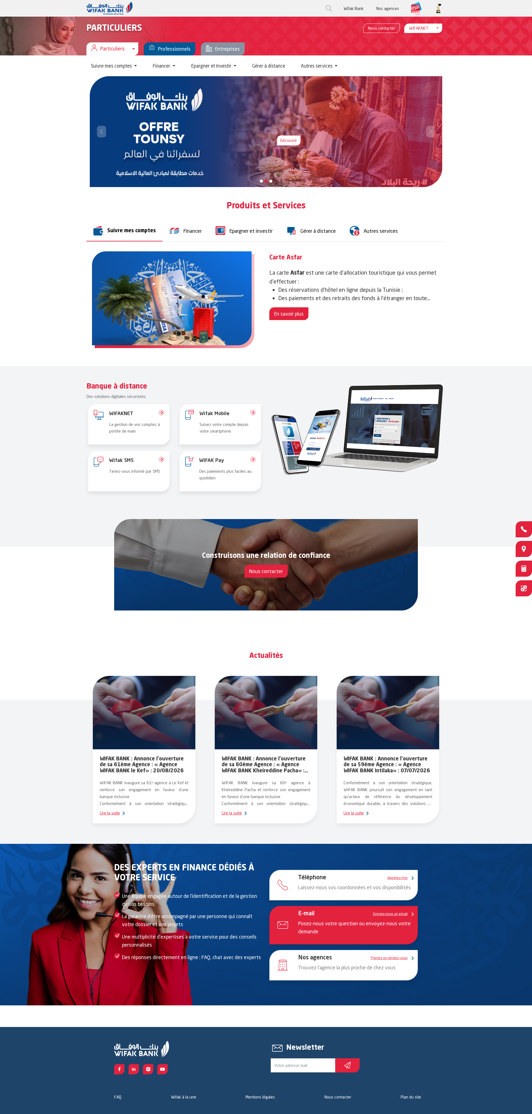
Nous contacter (381, 28)
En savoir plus (289, 314)
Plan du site (411, 1097)
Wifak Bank (354, 8)
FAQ (117, 1097)
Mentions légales (260, 1097)
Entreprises (227, 49)
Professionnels (174, 49)
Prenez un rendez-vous (389, 957)
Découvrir (130, 135)
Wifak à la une (183, 1097)
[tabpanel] (266, 301)
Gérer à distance (268, 66)
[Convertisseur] (524, 588)
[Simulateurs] (524, 569)
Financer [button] (162, 66)
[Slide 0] (261, 181)
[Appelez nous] (524, 529)
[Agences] (524, 549)
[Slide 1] (266, 181)
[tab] (124, 231)
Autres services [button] (317, 66)
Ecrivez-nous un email (390, 913)
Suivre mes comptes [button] (112, 66)
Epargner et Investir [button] (211, 66)
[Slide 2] (270, 181)
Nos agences (387, 8)
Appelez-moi (397, 877)
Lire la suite (110, 813)
